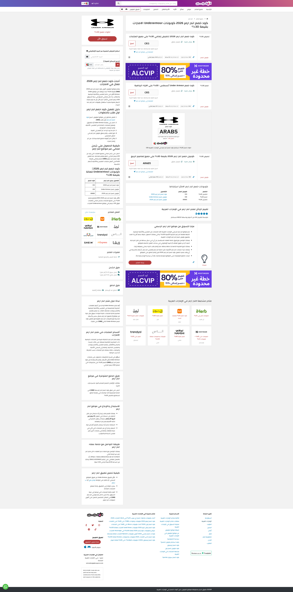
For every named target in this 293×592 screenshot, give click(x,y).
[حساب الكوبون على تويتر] (92, 525)
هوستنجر (201, 342)
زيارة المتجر (140, 262)
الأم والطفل (166, 9)
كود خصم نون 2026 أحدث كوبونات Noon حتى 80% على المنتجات (133, 524)
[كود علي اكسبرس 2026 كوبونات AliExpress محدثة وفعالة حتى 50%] (102, 242)
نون (158, 319)
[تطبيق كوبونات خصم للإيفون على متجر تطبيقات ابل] (122, 9)
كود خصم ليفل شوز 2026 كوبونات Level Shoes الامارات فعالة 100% (132, 527)
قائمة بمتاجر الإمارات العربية (170, 518)
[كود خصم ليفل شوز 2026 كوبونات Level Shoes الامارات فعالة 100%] (135, 311)
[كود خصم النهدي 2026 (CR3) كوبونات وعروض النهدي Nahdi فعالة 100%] (88, 234)
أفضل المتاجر (114, 212)
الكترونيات (146, 9)
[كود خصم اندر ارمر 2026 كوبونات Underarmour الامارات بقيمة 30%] (168, 129)
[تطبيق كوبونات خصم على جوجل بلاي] (126, 9)
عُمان (210, 530)
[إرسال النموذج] (117, 65)
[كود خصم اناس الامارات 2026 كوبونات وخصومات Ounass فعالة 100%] (157, 331)
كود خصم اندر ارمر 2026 (159, 194)
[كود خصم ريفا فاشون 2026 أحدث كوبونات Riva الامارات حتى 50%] (116, 242)
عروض (189, 9)
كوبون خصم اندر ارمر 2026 (158, 199)
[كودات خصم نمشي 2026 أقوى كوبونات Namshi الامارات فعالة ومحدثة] (179, 331)
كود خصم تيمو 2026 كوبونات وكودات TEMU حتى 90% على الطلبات (132, 521)
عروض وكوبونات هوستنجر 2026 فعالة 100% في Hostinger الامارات (132, 530)
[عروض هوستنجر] (169, 71)
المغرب (209, 543)
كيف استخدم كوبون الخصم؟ (170, 542)
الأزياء (175, 9)
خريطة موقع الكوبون (172, 530)
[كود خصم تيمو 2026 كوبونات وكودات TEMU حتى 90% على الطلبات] (179, 311)
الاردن (210, 540)
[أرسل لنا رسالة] (5, 587)
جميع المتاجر (199, 9)
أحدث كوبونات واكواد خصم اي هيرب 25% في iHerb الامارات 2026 (133, 518)
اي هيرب (201, 319)
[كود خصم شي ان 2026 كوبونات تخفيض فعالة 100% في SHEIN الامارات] (88, 242)
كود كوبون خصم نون (172, 548)
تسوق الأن (102, 39)
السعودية (208, 518)
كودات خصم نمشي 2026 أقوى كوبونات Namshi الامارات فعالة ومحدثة (131, 534)
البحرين (209, 527)
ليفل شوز (135, 319)
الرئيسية (209, 9)
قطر (210, 534)
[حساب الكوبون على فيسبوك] (86, 525)
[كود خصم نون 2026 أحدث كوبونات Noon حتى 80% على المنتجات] (157, 311)
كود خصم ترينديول (173, 545)
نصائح (182, 9)
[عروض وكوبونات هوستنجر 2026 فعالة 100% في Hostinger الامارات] (201, 331)
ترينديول (135, 340)
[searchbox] (149, 3)
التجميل (155, 9)
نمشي (179, 340)
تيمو (179, 322)
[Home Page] (203, 3)
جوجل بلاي (92, 480)
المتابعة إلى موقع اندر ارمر (144, 52)
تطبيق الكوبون (135, 9)
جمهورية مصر (207, 537)
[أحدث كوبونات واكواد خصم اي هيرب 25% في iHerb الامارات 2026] (201, 311)
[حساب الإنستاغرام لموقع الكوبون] (99, 525)
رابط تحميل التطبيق (92, 542)
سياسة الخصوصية (173, 539)
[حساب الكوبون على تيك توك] (95, 529)
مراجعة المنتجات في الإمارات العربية (169, 553)
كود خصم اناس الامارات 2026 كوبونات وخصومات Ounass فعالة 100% (131, 537)
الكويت (209, 524)
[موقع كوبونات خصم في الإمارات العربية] (207, 19)
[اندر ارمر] (102, 23)
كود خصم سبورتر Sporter (171, 557)
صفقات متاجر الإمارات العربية (169, 521)
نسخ (132, 43)
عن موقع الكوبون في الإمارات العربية (171, 534)
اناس (157, 342)
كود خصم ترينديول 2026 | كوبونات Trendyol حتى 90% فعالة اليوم (133, 540)
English (96, 3)
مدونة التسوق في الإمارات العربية (170, 525)
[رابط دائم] (193, 57)
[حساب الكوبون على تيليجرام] (89, 529)
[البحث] (118, 3)
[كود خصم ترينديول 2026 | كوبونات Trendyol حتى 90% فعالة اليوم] (135, 331)
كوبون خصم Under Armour (158, 197)
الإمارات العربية (207, 521)
